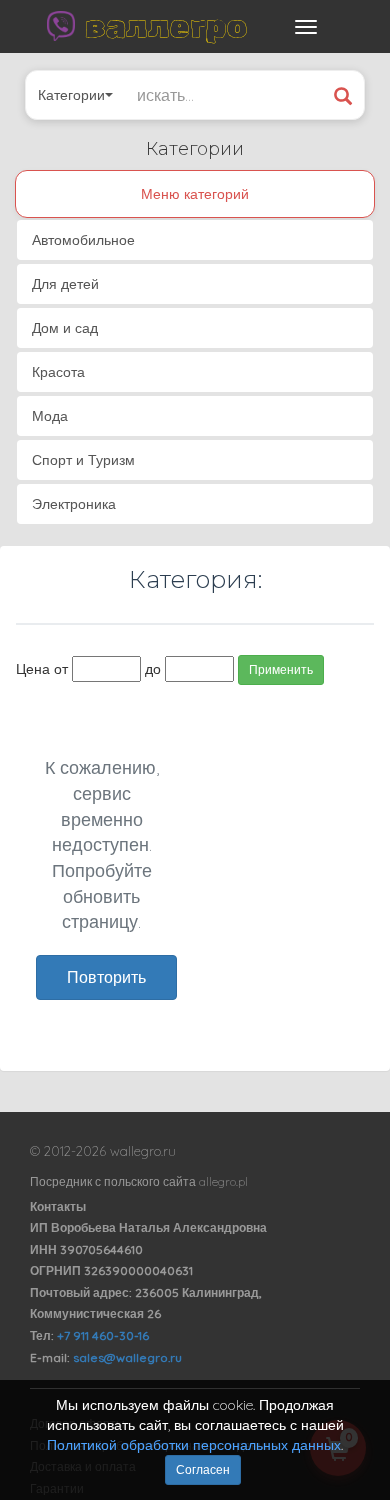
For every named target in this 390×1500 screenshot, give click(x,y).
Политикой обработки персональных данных (194, 1445)
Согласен (203, 1469)
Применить (281, 669)
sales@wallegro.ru (127, 1357)
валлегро (166, 26)
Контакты (58, 1206)
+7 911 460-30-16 (103, 1335)
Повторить (106, 977)
